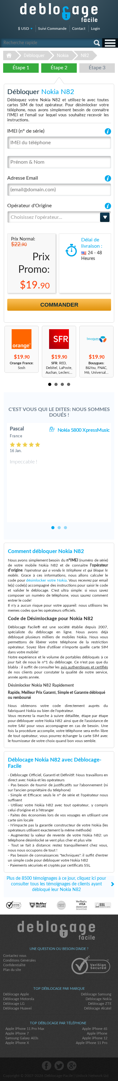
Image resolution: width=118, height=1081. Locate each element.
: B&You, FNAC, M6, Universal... (96, 367)
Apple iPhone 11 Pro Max (24, 1029)
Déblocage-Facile (59, 12)
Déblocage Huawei (17, 1008)
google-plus (71, 1065)
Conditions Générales (19, 960)
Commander (59, 305)
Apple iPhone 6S (94, 1029)
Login (95, 28)
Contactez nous (14, 955)
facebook (46, 1065)
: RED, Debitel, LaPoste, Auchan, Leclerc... (59, 367)
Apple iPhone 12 (94, 1038)
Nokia (63, 55)
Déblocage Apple (16, 994)
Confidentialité (14, 965)
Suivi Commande (52, 28)
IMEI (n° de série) (25, 131)
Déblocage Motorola (18, 999)
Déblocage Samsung (96, 994)
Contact (78, 28)
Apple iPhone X (17, 1043)
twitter (59, 1065)
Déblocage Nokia (98, 999)
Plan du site (12, 970)
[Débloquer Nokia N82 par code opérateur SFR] (59, 339)
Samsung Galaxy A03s (21, 1038)
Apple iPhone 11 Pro (91, 1043)
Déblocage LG (14, 1003)
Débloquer (34, 55)
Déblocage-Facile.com (59, 930)
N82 (85, 55)
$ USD (23, 28)
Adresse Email (22, 178)
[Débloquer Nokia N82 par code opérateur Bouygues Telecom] (96, 339)
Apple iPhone (97, 1033)
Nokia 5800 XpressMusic (84, 430)
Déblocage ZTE (99, 1003)
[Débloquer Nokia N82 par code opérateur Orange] (21, 339)
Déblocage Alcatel (97, 1008)
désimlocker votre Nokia (46, 580)
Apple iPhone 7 (17, 1033)
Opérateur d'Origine (29, 205)
